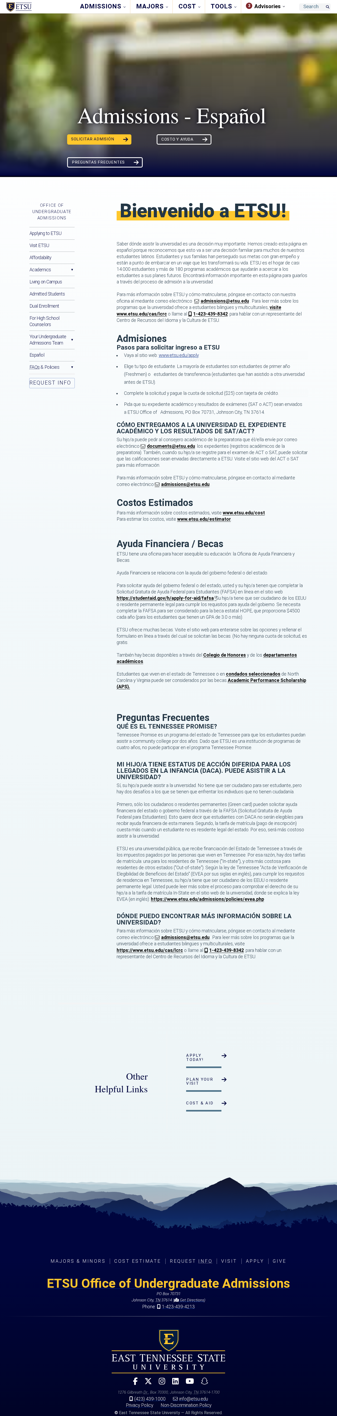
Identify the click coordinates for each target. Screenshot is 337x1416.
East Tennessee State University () (40, 7)
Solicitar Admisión (92, 139)
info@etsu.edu (193, 1399)
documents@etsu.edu (171, 446)
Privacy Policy (139, 1405)
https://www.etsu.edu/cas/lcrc (150, 950)
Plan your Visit (199, 1081)
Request (191, 1261)
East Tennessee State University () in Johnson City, (168, 1351)
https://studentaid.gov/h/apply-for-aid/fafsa (165, 598)
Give (279, 1261)
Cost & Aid (200, 1103)
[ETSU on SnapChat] (202, 1383)
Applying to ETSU (45, 233)
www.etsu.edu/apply (179, 355)
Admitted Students (47, 294)
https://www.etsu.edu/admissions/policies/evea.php (207, 899)
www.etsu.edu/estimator (204, 519)
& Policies (44, 367)
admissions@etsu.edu (225, 301)
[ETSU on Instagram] (160, 1383)
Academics (40, 269)
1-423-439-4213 (178, 1306)
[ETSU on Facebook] (133, 1383)
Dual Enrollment (44, 306)
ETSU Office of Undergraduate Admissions (168, 1283)
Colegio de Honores (224, 655)
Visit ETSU (39, 245)
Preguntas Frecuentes (98, 162)
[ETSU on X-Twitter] (146, 1383)
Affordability (40, 257)
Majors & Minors (78, 1261)
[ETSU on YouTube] (187, 1383)
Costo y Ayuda (177, 139)
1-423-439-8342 (210, 314)
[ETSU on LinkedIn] (173, 1383)
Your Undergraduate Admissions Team (47, 340)
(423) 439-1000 (150, 1399)
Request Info (50, 383)
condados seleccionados (253, 674)
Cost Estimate (137, 1261)
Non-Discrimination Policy (186, 1405)
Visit (229, 1261)
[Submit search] (327, 7)
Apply (255, 1261)
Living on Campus (45, 281)
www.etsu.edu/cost (244, 512)
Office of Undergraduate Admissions (52, 211)
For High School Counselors (44, 321)
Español (36, 355)
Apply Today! (195, 1057)
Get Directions (191, 1300)
